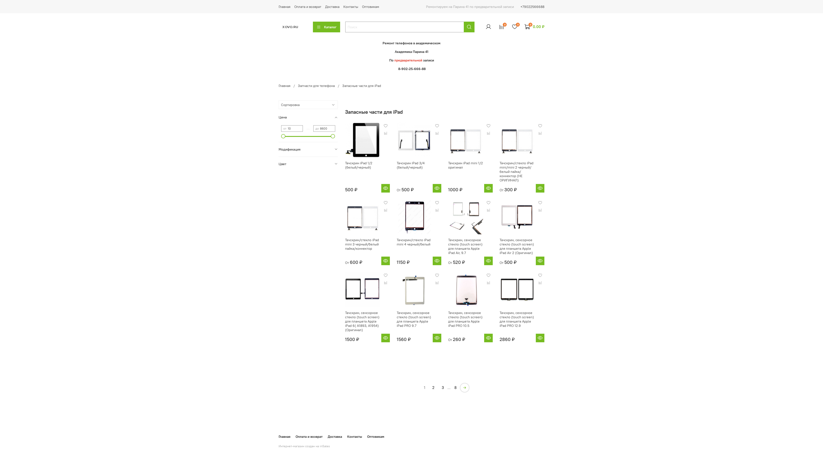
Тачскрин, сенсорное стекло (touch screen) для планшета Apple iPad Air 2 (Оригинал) (517, 246)
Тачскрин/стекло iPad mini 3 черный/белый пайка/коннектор (362, 244)
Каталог (330, 27)
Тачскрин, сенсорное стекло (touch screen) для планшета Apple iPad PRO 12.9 (517, 319)
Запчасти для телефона (316, 86)
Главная (284, 6)
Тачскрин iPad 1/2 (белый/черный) (358, 165)
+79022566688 (532, 6)
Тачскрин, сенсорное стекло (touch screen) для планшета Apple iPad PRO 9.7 (414, 319)
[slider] (283, 136)
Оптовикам (370, 6)
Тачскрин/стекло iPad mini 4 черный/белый (414, 242)
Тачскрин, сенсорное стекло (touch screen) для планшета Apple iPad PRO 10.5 (465, 319)
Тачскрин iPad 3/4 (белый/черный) (411, 165)
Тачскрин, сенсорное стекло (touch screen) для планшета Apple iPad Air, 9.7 (465, 246)
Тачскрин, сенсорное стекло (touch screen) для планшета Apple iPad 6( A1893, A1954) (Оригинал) (362, 321)
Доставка (332, 6)
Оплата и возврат (307, 6)
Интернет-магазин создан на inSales (304, 446)
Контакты (350, 6)
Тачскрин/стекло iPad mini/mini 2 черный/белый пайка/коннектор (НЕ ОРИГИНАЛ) (516, 171)
